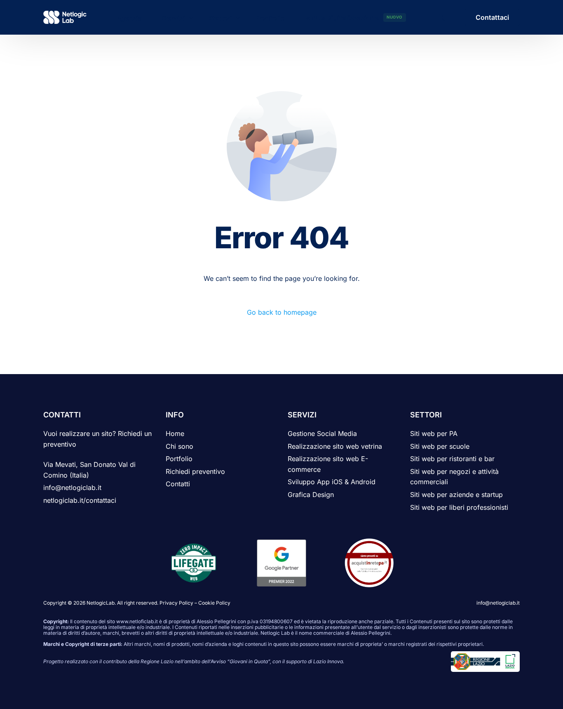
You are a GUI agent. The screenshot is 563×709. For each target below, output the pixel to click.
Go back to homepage (282, 312)
